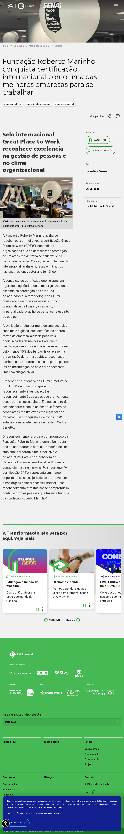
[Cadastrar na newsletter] (117, 722)
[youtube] (88, 792)
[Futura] (26, 6)
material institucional (64, 104)
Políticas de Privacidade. (53, 813)
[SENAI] (52, 6)
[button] (37, 609)
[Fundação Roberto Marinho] (10, 6)
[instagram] (95, 792)
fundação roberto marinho (38, 104)
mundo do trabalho (12, 104)
